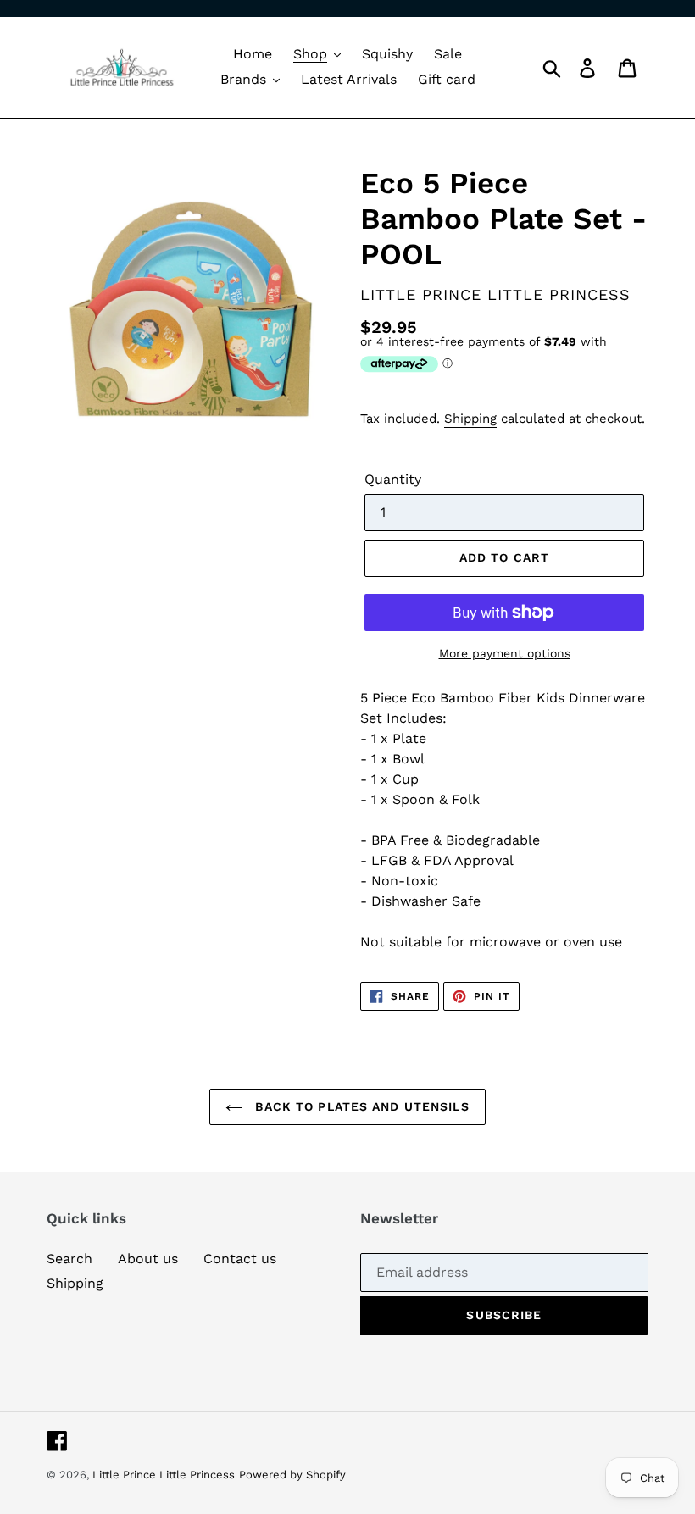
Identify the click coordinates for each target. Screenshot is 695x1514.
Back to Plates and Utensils (360, 1106)
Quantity (392, 479)
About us (148, 1259)
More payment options (504, 653)
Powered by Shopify (292, 1474)
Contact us (239, 1259)
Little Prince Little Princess (163, 1474)
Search (69, 1259)
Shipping (470, 418)
